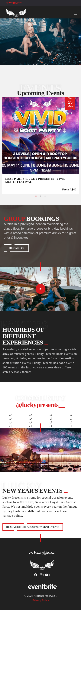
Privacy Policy (40, 600)
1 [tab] (36, 196)
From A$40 (69, 189)
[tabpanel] (40, 145)
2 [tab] (40, 196)
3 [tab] (45, 196)
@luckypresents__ (40, 405)
